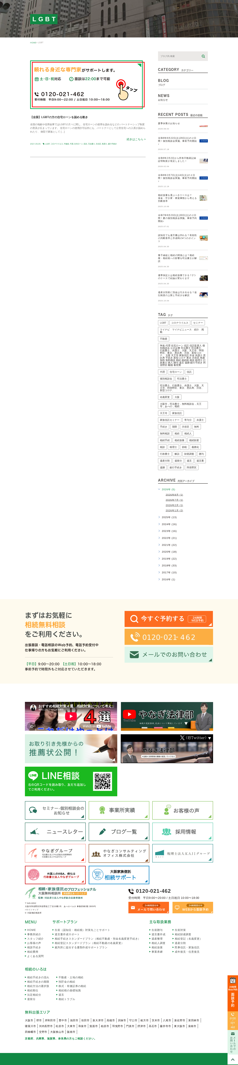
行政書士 (165, 453)
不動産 (66, 144)
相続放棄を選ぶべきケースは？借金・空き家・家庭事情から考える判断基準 (177, 198)
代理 (71, 144)
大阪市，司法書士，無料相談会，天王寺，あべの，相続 (180, 405)
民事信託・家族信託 (187, 947)
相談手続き (34, 947)
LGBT (47, 144)
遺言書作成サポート (67, 934)
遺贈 (162, 467)
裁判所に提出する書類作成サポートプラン (81, 947)
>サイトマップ (32, 910)
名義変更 (165, 397)
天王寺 (163, 413)
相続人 (188, 433)
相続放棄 (179, 440)
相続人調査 (159, 943)
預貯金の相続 (67, 981)
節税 (184, 447)
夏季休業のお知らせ (169, 123)
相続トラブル (67, 999)
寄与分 (188, 420)
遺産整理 (157, 938)
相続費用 (32, 951)
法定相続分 (34, 994)
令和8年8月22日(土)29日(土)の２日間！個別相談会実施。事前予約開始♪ (177, 141)
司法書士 (91, 144)
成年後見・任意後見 (187, 951)
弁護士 (200, 420)
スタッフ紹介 (35, 938)
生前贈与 (157, 929)
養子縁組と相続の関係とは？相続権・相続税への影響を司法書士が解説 (177, 258)
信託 (85, 144)
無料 (196, 426)
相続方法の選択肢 (38, 986)
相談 (162, 447)
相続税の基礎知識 (70, 990)
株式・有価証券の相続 (72, 986)
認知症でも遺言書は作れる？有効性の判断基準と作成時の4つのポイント (177, 238)
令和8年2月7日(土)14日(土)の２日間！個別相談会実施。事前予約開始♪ (177, 178)
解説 (177, 453)
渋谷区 (98, 144)
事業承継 (157, 951)
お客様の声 (34, 943)
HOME (33, 43)
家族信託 (177, 413)
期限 (174, 426)
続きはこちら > (136, 139)
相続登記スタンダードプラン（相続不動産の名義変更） (89, 943)
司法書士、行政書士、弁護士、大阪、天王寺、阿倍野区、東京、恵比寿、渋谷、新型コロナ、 (182, 388)
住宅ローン (78, 144)
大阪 (177, 397)
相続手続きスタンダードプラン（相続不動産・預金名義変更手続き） (98, 938)
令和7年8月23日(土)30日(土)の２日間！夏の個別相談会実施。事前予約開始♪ (177, 218)
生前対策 (180, 929)
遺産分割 (165, 460)
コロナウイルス (57, 144)
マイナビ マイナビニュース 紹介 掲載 (182, 330)
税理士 (104, 144)
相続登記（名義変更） (188, 938)
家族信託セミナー (169, 420)
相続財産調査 (183, 934)
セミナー (198, 322)
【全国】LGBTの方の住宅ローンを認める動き (59, 117)
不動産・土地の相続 (71, 977)
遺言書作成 (159, 934)
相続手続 (165, 440)
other (39, 54)
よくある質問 (35, 956)
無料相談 (165, 433)
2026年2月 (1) (174, 505)
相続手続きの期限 (38, 981)
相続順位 (32, 990)
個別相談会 (166, 378)
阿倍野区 (192, 467)
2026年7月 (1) (174, 499)
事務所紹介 (34, 934)
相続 (177, 433)
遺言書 (200, 460)
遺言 (189, 460)
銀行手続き (112, 144)
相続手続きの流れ (38, 977)
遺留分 (178, 460)
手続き (163, 426)
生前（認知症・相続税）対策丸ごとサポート (82, 929)
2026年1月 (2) (174, 510)
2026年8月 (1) (174, 494)
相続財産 (194, 440)
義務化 (195, 447)
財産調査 (189, 453)
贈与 (201, 453)
